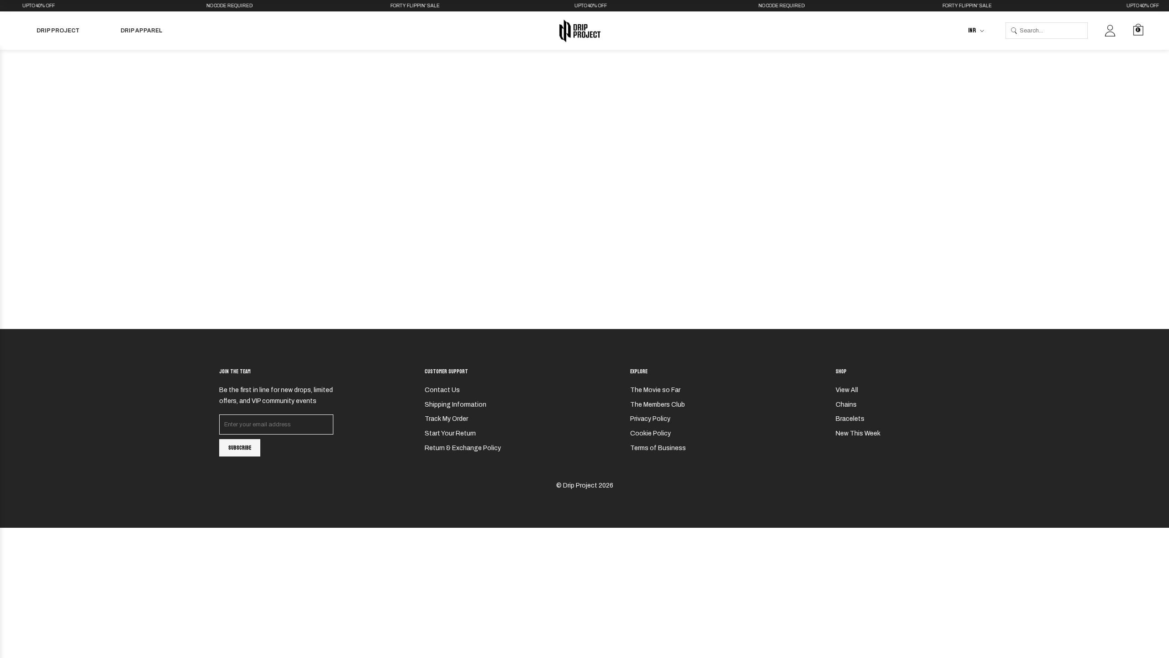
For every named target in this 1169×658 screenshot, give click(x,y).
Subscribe (239, 448)
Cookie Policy (650, 433)
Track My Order (446, 418)
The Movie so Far (655, 390)
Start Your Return (450, 433)
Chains (846, 404)
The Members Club (657, 404)
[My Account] (1110, 30)
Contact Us (442, 390)
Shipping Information (455, 404)
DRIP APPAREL (142, 30)
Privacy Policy (650, 418)
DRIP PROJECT (58, 30)
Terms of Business (658, 448)
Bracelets (850, 418)
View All (847, 390)
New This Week (858, 433)
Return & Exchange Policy (463, 448)
